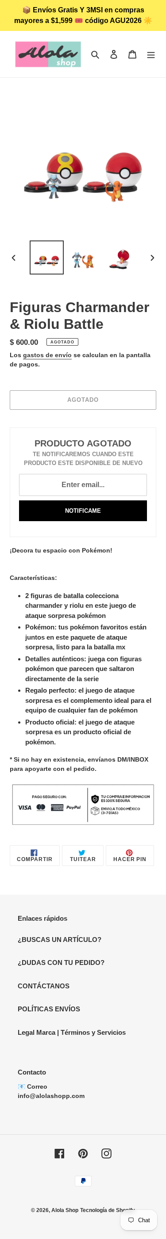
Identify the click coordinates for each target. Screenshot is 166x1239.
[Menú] (151, 54)
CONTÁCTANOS (43, 986)
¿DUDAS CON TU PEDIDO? (61, 962)
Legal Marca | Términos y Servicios (72, 1032)
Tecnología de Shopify (107, 1210)
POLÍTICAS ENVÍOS (49, 1009)
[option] (47, 257)
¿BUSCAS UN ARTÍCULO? (59, 939)
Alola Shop (64, 1210)
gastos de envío (47, 354)
